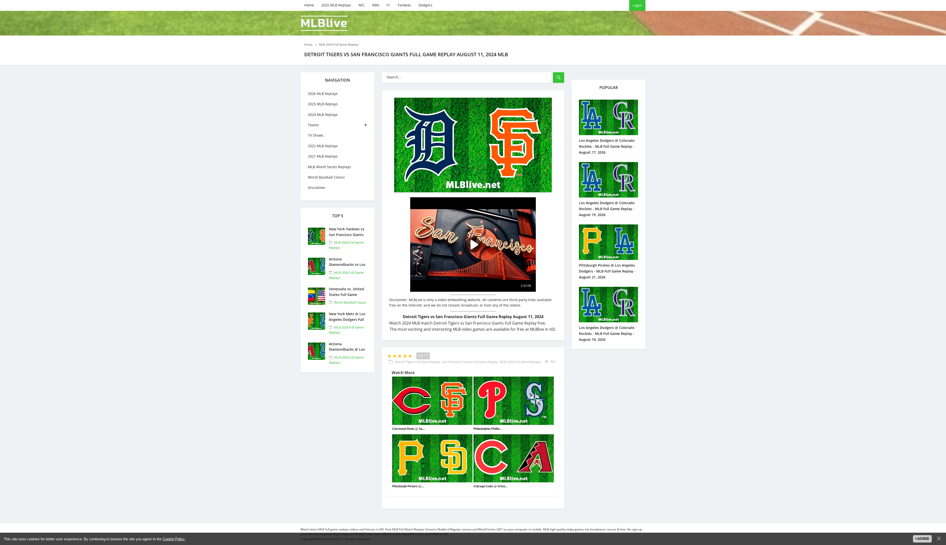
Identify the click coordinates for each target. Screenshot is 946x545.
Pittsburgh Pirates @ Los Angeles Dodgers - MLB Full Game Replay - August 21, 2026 (607, 271)
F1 (388, 5)
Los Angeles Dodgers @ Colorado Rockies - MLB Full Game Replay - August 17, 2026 (607, 146)
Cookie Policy (174, 539)
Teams (313, 125)
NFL (361, 5)
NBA (375, 5)
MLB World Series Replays (329, 166)
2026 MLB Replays (323, 93)
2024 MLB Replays (323, 114)
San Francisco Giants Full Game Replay (470, 362)
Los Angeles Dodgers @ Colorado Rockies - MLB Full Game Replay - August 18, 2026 (607, 333)
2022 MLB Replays (323, 146)
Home (309, 5)
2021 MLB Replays (323, 156)
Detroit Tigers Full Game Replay (417, 362)
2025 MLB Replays (336, 5)
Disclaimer (316, 187)
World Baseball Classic (326, 177)
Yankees (404, 5)
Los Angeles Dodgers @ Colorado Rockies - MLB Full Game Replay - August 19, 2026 (607, 208)
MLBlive (324, 23)
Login (637, 5)
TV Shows (315, 135)
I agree (922, 539)
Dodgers (425, 5)
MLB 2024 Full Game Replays (520, 362)
